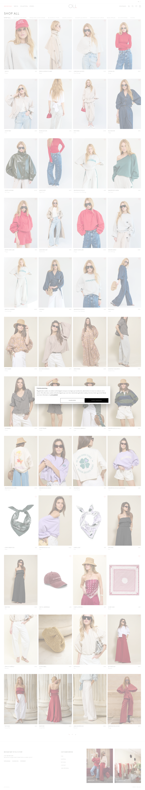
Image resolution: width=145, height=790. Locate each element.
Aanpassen (72, 400)
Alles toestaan (96, 400)
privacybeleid (54, 395)
